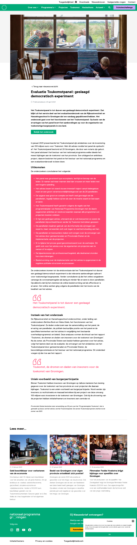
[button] (133, 521)
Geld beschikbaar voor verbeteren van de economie (27, 472)
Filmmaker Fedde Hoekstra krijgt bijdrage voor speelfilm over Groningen (106, 473)
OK (110, 534)
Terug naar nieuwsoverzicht (45, 86)
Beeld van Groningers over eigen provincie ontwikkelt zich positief (66, 472)
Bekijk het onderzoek (43, 132)
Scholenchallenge (124, 7)
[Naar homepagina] (4, 7)
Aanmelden (78, 529)
